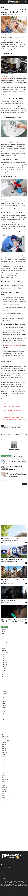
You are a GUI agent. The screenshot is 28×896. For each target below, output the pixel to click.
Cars (3, 656)
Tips (6, 5)
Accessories (4, 629)
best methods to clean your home (13, 345)
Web (3, 803)
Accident (4, 631)
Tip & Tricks (4, 791)
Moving (4, 758)
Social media (5, 779)
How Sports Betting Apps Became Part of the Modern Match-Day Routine (13, 620)
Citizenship (4, 664)
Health (3, 715)
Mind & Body (5, 752)
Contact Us (3, 869)
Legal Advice (5, 736)
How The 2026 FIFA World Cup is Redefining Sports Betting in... (11, 560)
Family (3, 687)
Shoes (3, 775)
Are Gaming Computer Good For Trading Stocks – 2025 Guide (20, 434)
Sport (3, 781)
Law (3, 734)
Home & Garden (5, 724)
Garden (4, 707)
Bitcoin (3, 644)
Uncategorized (5, 799)
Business (4, 650)
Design (3, 672)
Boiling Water (7, 425)
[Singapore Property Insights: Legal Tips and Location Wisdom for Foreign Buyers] (4, 474)
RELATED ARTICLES (6, 456)
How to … (4, 728)
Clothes (4, 666)
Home (2, 5)
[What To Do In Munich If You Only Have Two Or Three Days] (14, 572)
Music (3, 760)
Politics (3, 769)
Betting (3, 638)
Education (4, 676)
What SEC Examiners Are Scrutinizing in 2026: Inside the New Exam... (13, 539)
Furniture (4, 699)
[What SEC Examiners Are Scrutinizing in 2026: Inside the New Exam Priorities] (14, 531)
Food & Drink (5, 695)
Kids (3, 732)
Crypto (3, 670)
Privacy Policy (4, 874)
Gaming (4, 705)
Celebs (3, 658)
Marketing (4, 748)
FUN (3, 697)
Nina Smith (3, 562)
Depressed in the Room (8, 600)
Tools (3, 795)
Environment (5, 683)
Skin (3, 777)
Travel (3, 797)
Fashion (4, 689)
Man (3, 746)
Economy (4, 674)
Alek (2, 542)
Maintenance (5, 744)
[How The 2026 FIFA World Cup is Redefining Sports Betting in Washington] (14, 551)
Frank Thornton (4, 583)
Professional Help (13, 427)
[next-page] (4, 480)
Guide (3, 711)
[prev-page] (2, 480)
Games (3, 703)
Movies (3, 756)
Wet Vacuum (20, 427)
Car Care (4, 654)
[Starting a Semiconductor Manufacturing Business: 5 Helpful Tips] (4, 468)
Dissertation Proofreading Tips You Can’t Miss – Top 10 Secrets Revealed (17, 461)
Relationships (5, 771)
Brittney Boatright (6, 14)
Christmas (4, 662)
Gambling (4, 701)
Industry (4, 730)
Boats (3, 648)
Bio (3, 640)
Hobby (3, 719)
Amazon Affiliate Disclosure (7, 867)
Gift (3, 709)
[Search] (26, 2)
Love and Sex (5, 742)
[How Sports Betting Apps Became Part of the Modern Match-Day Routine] (14, 611)
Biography (4, 642)
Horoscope (4, 726)
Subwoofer (4, 785)
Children (4, 660)
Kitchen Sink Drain (5, 427)
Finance (4, 693)
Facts (3, 685)
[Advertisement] (14, 505)
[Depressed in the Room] (14, 592)
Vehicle (3, 801)
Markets (4, 750)
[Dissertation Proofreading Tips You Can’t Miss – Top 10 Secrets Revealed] (4, 461)
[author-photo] (14, 447)
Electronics (4, 678)
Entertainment (5, 681)
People (3, 767)
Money (3, 754)
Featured (4, 691)
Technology (4, 789)
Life (3, 738)
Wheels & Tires (5, 808)
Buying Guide (5, 652)
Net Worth (4, 762)
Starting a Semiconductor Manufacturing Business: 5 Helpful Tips (16, 468)
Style (3, 783)
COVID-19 (4, 668)
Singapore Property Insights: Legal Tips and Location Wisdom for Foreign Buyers (17, 474)
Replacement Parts (6, 773)
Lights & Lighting (6, 740)
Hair (3, 713)
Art (3, 635)
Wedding (4, 805)
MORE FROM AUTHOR (17, 456)
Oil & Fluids (4, 765)
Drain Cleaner (17, 425)
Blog (3, 646)
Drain (13, 425)
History (3, 717)
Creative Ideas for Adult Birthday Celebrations (6, 433)
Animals (4, 633)
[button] (2, 2)
